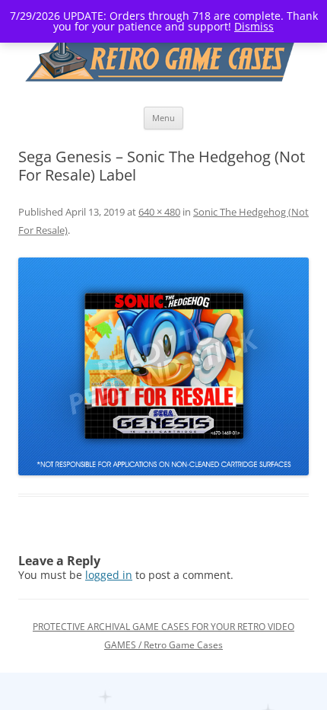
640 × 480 (159, 212)
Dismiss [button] (254, 26)
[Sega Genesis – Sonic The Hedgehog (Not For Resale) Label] (163, 366)
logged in (108, 575)
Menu (163, 117)
